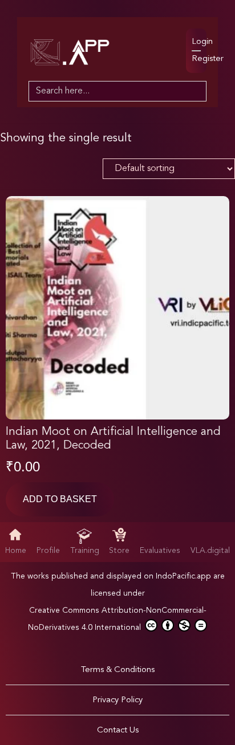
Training (84, 551)
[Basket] (169, 39)
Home (15, 551)
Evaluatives (160, 551)
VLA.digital (210, 551)
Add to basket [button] (60, 499)
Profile (48, 551)
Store (119, 551)
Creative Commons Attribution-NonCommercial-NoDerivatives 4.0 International (117, 619)
